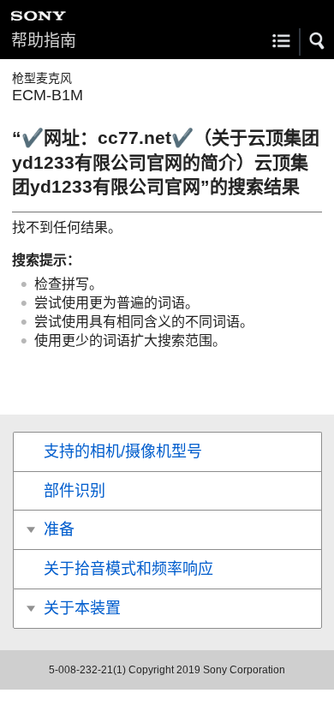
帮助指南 (43, 41)
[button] (318, 41)
